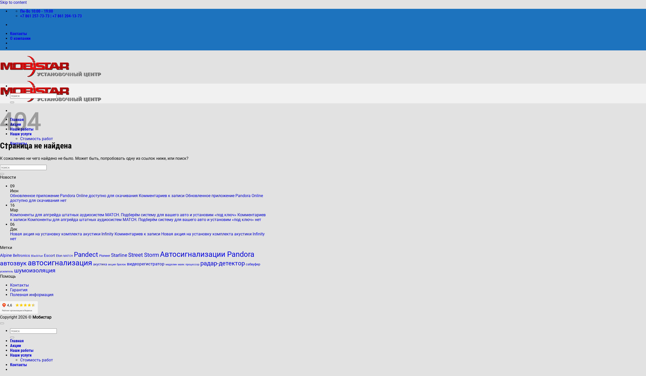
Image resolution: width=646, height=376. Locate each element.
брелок (121, 264)
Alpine (6, 255)
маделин (171, 264)
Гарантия (19, 290)
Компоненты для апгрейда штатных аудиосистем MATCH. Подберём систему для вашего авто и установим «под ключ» (123, 214)
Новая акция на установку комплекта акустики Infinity (62, 234)
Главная (17, 340)
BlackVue (37, 256)
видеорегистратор (146, 264)
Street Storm (143, 255)
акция (112, 264)
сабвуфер (253, 264)
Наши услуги (21, 355)
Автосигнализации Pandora (207, 254)
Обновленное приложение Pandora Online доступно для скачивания (74, 195)
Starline (119, 255)
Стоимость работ (36, 138)
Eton (59, 256)
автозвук (13, 263)
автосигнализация (60, 263)
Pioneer (104, 256)
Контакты (18, 33)
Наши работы (22, 350)
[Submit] (12, 102)
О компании (20, 38)
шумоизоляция (35, 270)
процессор (192, 264)
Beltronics (21, 255)
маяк (181, 264)
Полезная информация (31, 294)
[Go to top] (2, 323)
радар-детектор (222, 263)
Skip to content (13, 2)
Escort (49, 255)
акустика (100, 264)
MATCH (68, 256)
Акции (15, 345)
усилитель (6, 271)
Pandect (86, 254)
